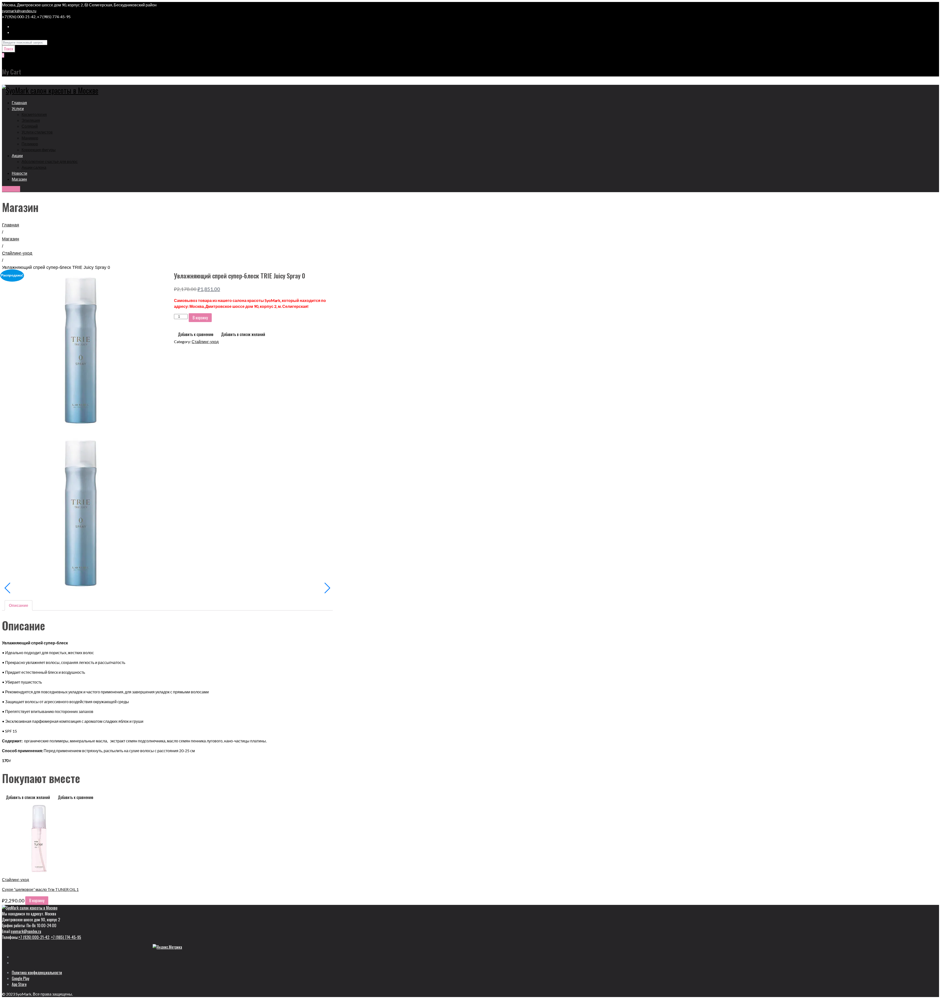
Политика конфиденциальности (37, 972)
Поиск (8, 49)
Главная (10, 225)
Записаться (11, 189)
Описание (18, 605)
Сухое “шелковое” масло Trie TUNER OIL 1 (40, 889)
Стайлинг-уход (17, 253)
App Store (19, 984)
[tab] (18, 605)
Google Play (20, 978)
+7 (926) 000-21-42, (34, 937)
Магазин (10, 239)
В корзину (200, 318)
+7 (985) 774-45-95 (66, 937)
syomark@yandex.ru (19, 10)
